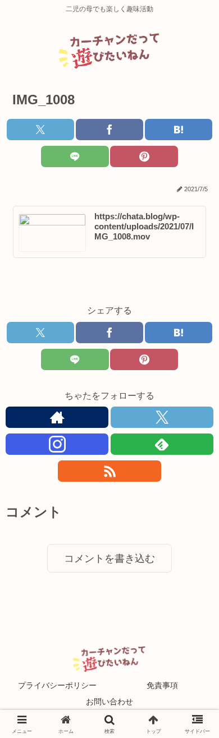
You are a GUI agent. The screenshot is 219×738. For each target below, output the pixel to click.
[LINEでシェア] (74, 156)
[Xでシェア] (40, 129)
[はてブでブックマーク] (178, 129)
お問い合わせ (109, 701)
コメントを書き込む (109, 558)
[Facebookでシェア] (109, 129)
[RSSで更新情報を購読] (109, 471)
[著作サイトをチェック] (57, 417)
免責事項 (162, 685)
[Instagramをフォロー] (57, 444)
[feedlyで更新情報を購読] (162, 444)
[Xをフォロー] (162, 417)
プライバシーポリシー (57, 685)
